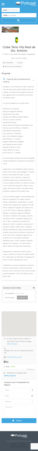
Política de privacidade (19, 447)
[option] (10, 30)
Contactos (22, 444)
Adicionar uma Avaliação (13, 66)
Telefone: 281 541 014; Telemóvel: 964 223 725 (18, 351)
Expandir (31, 369)
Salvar (20, 63)
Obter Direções (12, 344)
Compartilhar (9, 63)
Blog (13, 444)
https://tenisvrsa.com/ (14, 357)
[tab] (19, 80)
